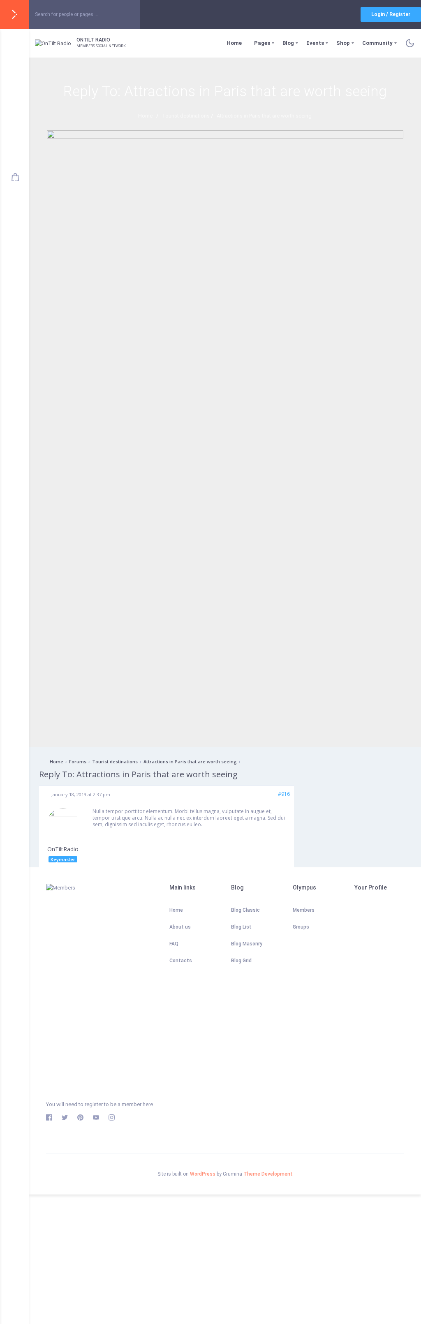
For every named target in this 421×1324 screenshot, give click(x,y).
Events (315, 43)
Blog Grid (241, 961)
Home (234, 43)
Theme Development (268, 1174)
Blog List (241, 927)
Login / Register (390, 14)
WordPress (202, 1174)
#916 (284, 794)
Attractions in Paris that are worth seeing (190, 761)
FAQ (173, 944)
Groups (301, 927)
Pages (262, 43)
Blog (288, 43)
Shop (343, 43)
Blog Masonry (246, 944)
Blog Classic (245, 910)
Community (377, 43)
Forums (77, 761)
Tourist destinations (115, 761)
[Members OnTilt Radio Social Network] (101, 989)
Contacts (180, 961)
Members (304, 910)
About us (180, 927)
